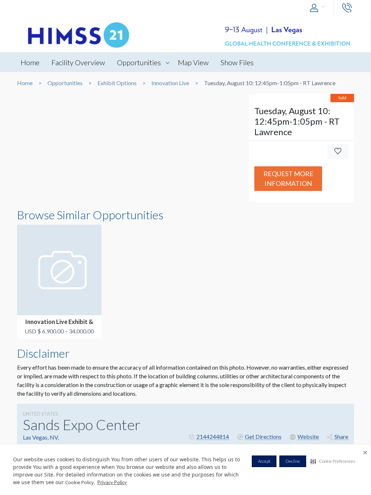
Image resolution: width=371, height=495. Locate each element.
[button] (333, 461)
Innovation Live (170, 83)
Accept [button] (264, 461)
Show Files (237, 62)
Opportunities (139, 62)
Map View (193, 62)
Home (30, 62)
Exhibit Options (117, 83)
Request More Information (288, 178)
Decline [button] (292, 461)
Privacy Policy (112, 482)
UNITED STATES (40, 414)
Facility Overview (78, 62)
